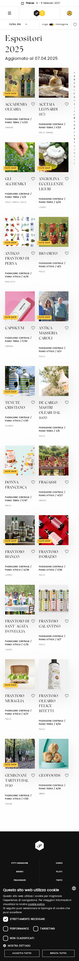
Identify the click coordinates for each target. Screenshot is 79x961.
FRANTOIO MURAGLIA (14, 698)
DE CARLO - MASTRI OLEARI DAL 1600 (50, 410)
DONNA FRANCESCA (16, 485)
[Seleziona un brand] (39, 13)
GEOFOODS (49, 776)
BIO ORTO (48, 254)
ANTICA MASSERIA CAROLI (48, 333)
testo (59, 880)
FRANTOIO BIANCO (14, 554)
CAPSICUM (14, 328)
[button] (39, 945)
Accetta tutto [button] (21, 953)
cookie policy (36, 904)
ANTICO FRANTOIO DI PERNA (17, 259)
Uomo (59, 863)
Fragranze (20, 880)
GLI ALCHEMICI (15, 181)
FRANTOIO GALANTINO (50, 624)
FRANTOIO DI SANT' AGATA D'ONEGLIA (17, 627)
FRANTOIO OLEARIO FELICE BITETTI (48, 703)
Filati (59, 871)
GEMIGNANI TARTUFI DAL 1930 (17, 781)
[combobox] (74, 888)
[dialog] (39, 922)
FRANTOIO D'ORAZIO (48, 554)
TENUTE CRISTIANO (15, 405)
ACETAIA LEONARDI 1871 (48, 110)
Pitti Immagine (19, 863)
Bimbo (19, 871)
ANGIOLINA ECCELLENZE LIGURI (51, 184)
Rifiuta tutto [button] (58, 953)
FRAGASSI (47, 482)
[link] (69, 13)
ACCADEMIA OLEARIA (16, 107)
